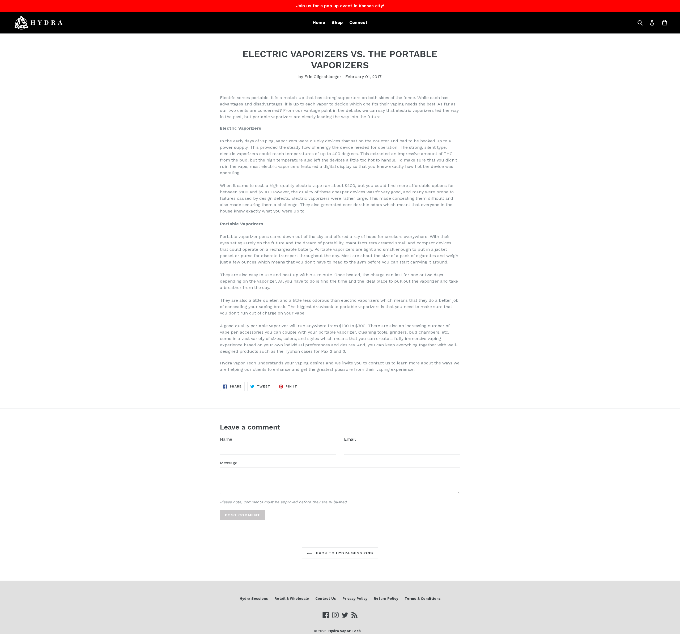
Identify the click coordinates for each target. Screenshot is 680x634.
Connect (358, 22)
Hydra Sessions (254, 599)
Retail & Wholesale (291, 599)
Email (350, 439)
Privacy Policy (354, 599)
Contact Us (325, 599)
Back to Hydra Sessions (344, 553)
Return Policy (386, 599)
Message (228, 462)
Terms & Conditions (423, 599)
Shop (337, 22)
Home (319, 22)
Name (226, 439)
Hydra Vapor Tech (344, 631)
